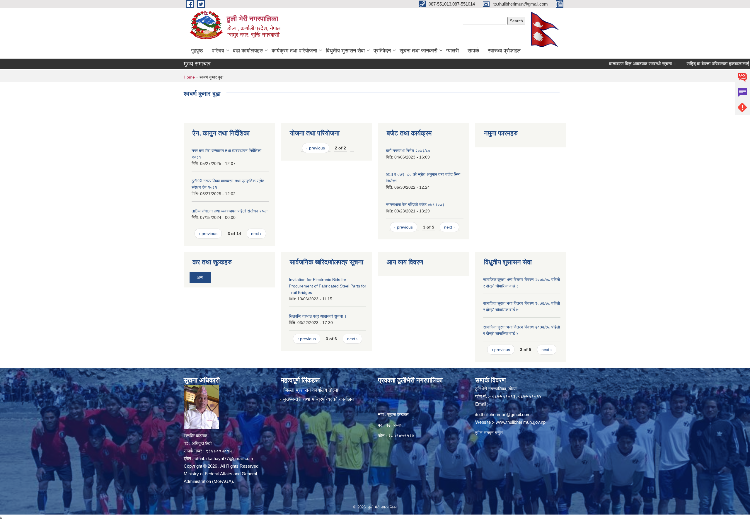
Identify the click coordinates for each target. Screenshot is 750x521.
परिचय (218, 51)
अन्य (200, 277)
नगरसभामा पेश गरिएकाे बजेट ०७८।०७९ (415, 204)
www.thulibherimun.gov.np (521, 422)
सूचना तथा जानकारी (418, 51)
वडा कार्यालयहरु (248, 51)
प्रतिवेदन (382, 51)
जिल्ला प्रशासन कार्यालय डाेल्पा (310, 390)
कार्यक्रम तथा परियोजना (294, 51)
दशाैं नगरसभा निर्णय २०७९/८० (408, 150)
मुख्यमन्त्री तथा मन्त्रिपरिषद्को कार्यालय (318, 399)
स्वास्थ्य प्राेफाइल (504, 51)
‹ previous (208, 233)
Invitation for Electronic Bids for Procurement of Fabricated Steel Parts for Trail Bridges (327, 286)
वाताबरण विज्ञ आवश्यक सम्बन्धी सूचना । (623, 63)
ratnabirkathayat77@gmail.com (223, 458)
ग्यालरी (452, 51)
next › (256, 233)
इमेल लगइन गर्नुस (489, 432)
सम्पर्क (473, 51)
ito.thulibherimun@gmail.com (503, 414)
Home (189, 77)
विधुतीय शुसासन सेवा (345, 51)
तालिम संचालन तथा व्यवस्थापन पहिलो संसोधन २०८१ (230, 211)
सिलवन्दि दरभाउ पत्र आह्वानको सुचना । (318, 316)
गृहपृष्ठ (197, 51)
